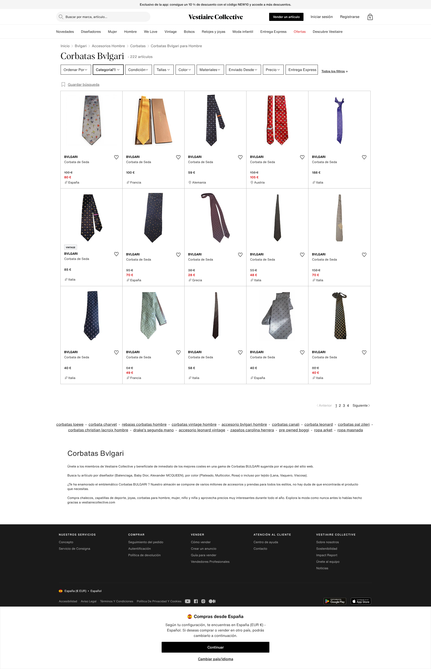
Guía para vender (203, 555)
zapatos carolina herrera (252, 430)
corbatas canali (285, 424)
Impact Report (326, 555)
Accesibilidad (68, 601)
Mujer (112, 31)
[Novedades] (77, 31)
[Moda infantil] (257, 31)
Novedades (65, 31)
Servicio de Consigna (74, 548)
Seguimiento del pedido (145, 542)
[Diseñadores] (104, 31)
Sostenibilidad (326, 548)
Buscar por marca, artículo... (86, 16)
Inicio (65, 46)
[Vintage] (180, 31)
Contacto (260, 548)
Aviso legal (89, 601)
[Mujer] (120, 31)
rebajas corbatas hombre (144, 424)
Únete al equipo (328, 561)
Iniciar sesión (322, 16)
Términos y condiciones (116, 601)
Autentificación (139, 548)
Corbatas (138, 46)
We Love (150, 31)
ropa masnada (350, 430)
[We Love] (161, 31)
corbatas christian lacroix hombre (98, 430)
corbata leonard (318, 424)
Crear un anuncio (203, 548)
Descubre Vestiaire (328, 31)
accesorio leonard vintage (202, 430)
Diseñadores (91, 31)
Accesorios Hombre (108, 46)
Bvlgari (81, 46)
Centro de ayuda (266, 542)
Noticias (322, 568)
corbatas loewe (70, 424)
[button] (370, 17)
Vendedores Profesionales (210, 561)
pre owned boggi (294, 430)
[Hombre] (140, 31)
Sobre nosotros (327, 542)
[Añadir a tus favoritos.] (116, 157)
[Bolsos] (198, 31)
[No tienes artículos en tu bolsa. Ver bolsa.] (370, 17)
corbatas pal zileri (353, 424)
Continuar (215, 647)
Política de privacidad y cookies (159, 601)
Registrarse (349, 16)
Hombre (130, 31)
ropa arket (323, 430)
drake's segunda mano (153, 430)
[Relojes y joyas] (229, 31)
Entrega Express (273, 31)
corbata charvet (103, 424)
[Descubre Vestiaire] (346, 31)
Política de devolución (144, 555)
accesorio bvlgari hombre (244, 424)
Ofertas (300, 31)
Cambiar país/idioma (215, 659)
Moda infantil (243, 31)
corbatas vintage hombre (194, 424)
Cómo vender (201, 542)
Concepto (66, 542)
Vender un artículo (286, 16)
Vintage (171, 31)
